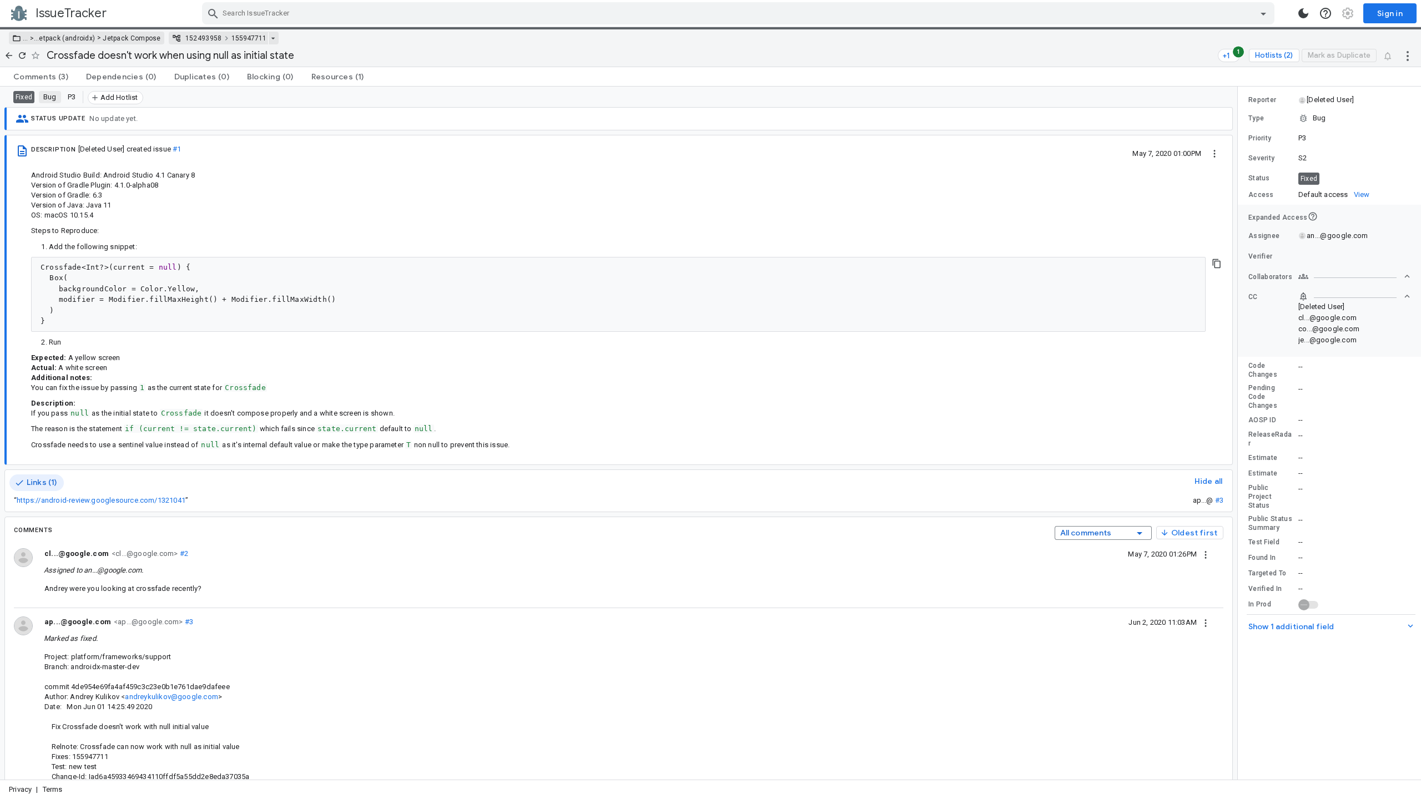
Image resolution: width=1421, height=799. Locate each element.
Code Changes (1262, 370)
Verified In (1265, 589)
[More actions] (1408, 55)
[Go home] (9, 55)
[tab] (40, 76)
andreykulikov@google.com (171, 696)
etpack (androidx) (67, 38)
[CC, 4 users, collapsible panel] (1354, 296)
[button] (31, 38)
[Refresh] (22, 55)
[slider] (1239, 433)
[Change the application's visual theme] (1303, 13)
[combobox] (740, 13)
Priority (1259, 138)
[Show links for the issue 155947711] (273, 38)
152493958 (203, 38)
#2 (183, 553)
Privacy (20, 789)
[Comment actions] (1206, 554)
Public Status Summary (1270, 523)
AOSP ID (1262, 420)
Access (1261, 195)
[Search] (213, 13)
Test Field (1263, 542)
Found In (1262, 558)
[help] (1325, 13)
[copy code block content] (1216, 263)
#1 (177, 149)
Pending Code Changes (1262, 396)
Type (1256, 118)
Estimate (1262, 458)
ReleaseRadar (1270, 439)
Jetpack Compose (132, 38)
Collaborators (1270, 277)
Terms (53, 789)
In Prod (1259, 604)
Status (1259, 178)
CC (1253, 297)
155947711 (248, 38)
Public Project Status (1260, 496)
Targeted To (1267, 573)
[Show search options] (1263, 13)
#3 (1219, 500)
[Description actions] (1214, 153)
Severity (1261, 158)
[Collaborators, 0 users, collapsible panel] (1354, 276)
